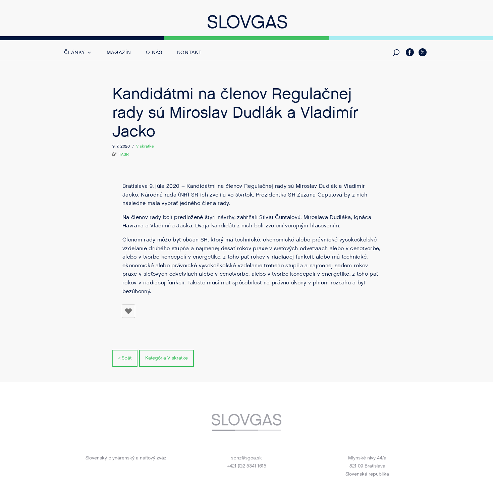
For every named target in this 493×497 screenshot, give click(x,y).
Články (74, 53)
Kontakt (189, 53)
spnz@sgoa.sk (246, 458)
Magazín (119, 53)
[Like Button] (128, 311)
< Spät (124, 358)
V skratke (145, 146)
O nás (154, 53)
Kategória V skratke (166, 358)
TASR (124, 154)
